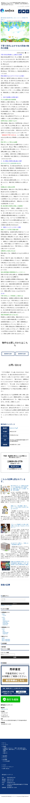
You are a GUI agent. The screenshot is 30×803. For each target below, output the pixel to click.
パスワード (3, 600)
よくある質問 (21, 6)
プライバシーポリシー (8, 766)
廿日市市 (4, 615)
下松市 (4, 618)
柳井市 (4, 619)
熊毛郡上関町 (5, 622)
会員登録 (27, 6)
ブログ (27, 52)
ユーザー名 (3, 599)
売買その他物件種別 (6, 640)
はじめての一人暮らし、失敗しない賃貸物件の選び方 (19, 543)
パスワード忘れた (8, 605)
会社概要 (5, 759)
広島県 (3, 614)
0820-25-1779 (13, 428)
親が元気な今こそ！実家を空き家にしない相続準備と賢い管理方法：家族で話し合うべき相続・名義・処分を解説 (19, 488)
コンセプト (5, 744)
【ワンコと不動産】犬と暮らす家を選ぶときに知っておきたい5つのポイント (20, 526)
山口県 (3, 617)
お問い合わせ (15, 466)
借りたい (6, 753)
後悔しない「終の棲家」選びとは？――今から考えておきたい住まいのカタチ (19, 507)
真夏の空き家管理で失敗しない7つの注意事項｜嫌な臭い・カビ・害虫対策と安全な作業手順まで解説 (20, 563)
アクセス (5, 758)
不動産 (4, 746)
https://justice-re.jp (11, 777)
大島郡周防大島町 (6, 621)
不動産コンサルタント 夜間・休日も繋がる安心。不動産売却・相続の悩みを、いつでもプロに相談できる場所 (15, 749)
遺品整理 (5, 756)
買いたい (6, 752)
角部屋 (3, 638)
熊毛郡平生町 (5, 624)
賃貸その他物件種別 (6, 639)
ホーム (4, 743)
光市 (3, 630)
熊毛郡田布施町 (5, 623)
